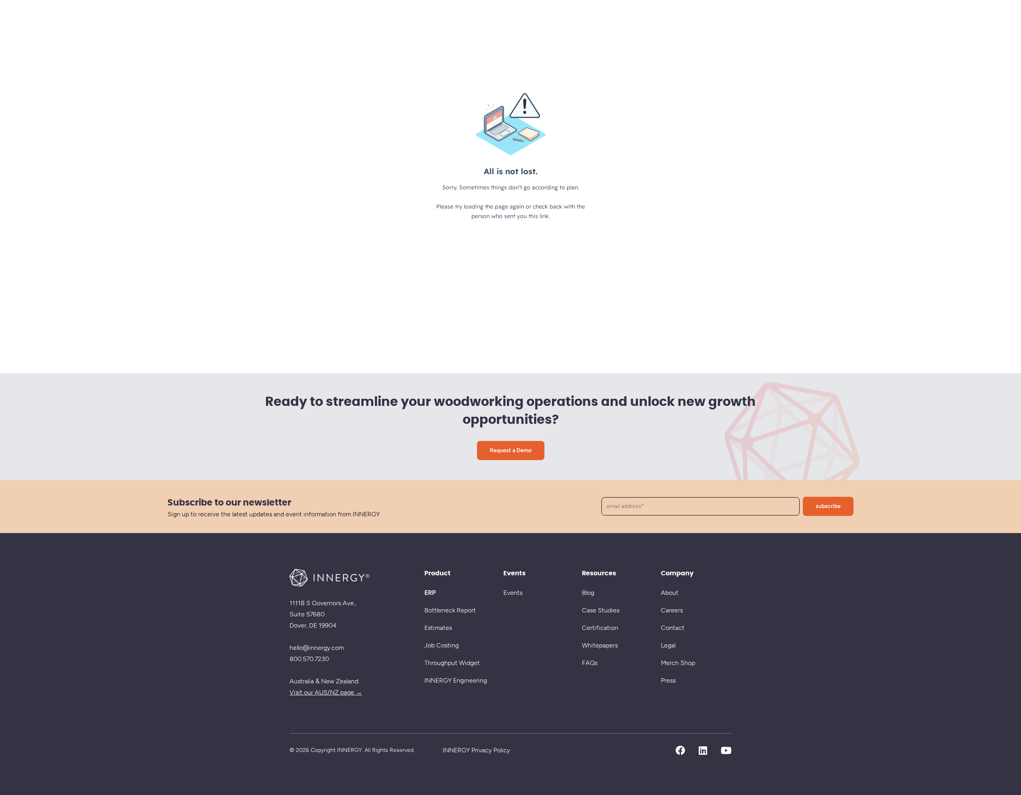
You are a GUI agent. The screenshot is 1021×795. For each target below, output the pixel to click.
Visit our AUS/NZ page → (326, 692)
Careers (672, 610)
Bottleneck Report (450, 610)
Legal (668, 645)
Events (512, 592)
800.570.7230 (309, 659)
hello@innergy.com (317, 647)
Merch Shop (678, 663)
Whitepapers (600, 645)
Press (668, 680)
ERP (430, 592)
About (669, 592)
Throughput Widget (452, 663)
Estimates (438, 628)
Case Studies (600, 610)
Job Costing (441, 645)
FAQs (589, 663)
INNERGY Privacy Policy (476, 750)
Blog (588, 592)
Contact (672, 628)
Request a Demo (511, 450)
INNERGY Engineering (455, 680)
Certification (600, 628)
